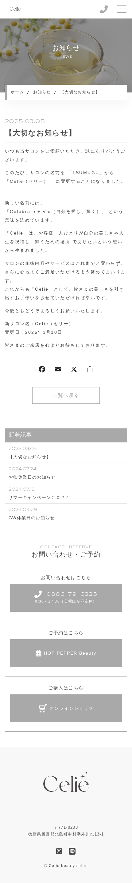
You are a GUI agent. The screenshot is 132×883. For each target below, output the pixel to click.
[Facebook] (42, 370)
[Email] (58, 370)
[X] (74, 370)
